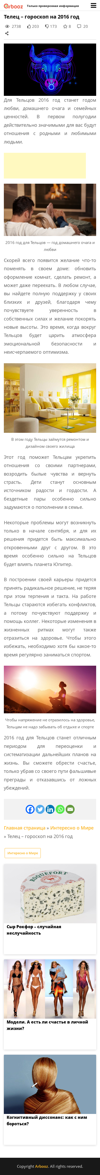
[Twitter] (40, 809)
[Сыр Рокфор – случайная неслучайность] (50, 893)
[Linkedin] (50, 809)
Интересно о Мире (72, 828)
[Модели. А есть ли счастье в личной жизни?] (50, 989)
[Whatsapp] (60, 809)
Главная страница (24, 828)
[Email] (70, 809)
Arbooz (41, 1166)
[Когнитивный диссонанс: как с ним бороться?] (50, 1084)
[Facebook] (30, 809)
